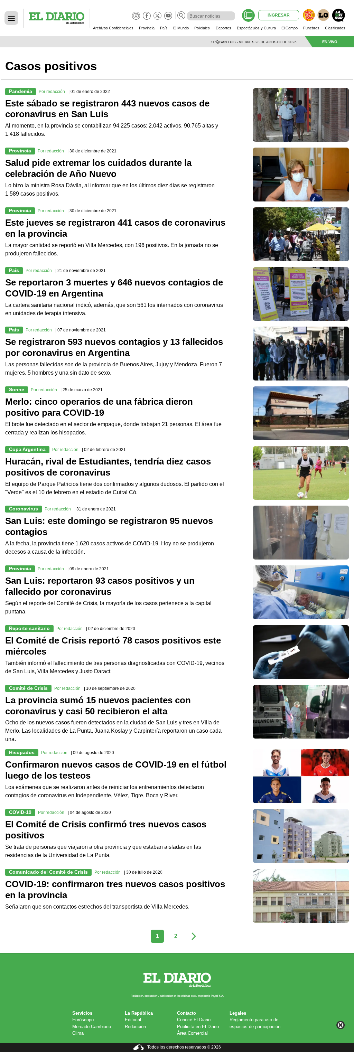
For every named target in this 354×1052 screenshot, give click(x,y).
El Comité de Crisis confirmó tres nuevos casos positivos (105, 829)
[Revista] (248, 15)
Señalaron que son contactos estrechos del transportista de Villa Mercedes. (98, 907)
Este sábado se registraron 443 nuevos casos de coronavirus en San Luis (107, 109)
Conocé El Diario (194, 1019)
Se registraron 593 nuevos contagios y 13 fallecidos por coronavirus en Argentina (114, 347)
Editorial (133, 1019)
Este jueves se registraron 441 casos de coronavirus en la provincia (115, 228)
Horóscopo (83, 1019)
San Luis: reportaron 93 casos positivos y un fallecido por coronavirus (100, 586)
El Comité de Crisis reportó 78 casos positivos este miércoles (113, 646)
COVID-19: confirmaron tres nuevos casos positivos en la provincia (115, 889)
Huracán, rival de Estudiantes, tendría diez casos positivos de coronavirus (108, 467)
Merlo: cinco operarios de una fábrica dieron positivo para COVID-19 (99, 407)
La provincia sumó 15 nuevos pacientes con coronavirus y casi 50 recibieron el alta (98, 705)
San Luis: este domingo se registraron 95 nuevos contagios (109, 526)
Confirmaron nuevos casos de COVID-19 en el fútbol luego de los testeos (115, 770)
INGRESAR (279, 15)
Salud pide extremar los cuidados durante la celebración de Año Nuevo (98, 168)
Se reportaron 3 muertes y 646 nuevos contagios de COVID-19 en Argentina (114, 288)
